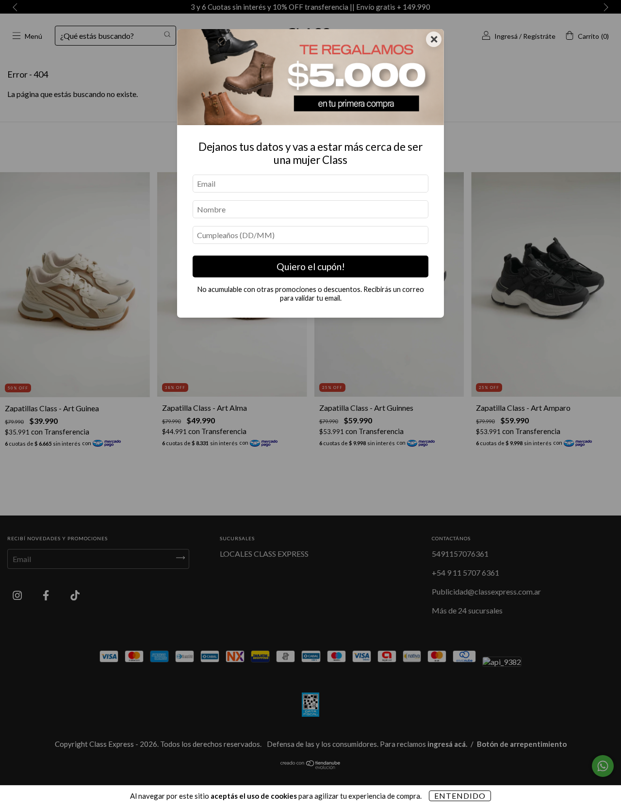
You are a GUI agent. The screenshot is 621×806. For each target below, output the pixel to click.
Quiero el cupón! (311, 266)
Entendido (460, 795)
